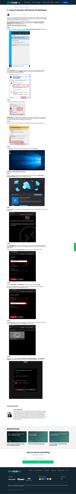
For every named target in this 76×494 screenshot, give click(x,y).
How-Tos (12, 6)
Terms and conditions (38, 470)
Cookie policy (53, 470)
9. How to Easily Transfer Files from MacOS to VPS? (58, 444)
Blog (48, 2)
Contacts (57, 2)
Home (8, 6)
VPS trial (34, 2)
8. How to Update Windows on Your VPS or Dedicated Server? (16, 444)
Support (38, 2)
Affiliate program (61, 470)
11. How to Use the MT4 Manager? (36, 444)
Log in (65, 2)
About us (52, 2)
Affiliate (44, 2)
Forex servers (27, 2)
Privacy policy (46, 470)
